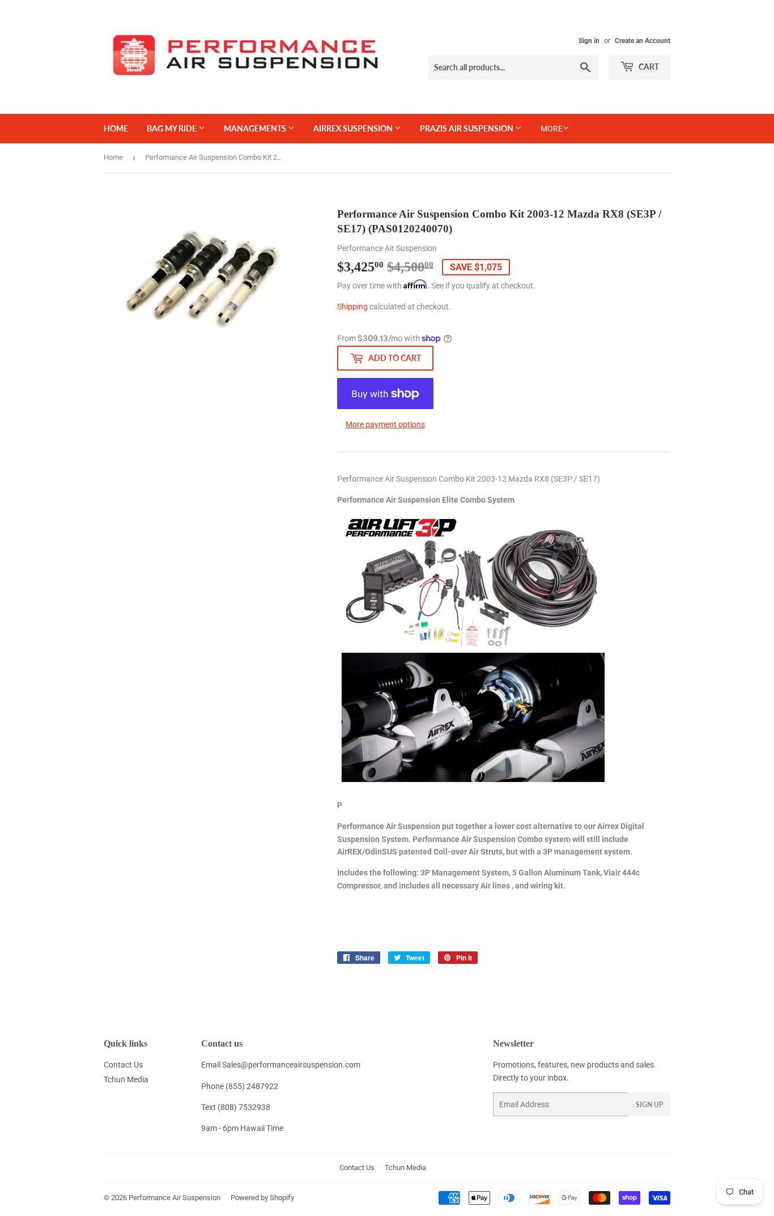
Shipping (352, 306)
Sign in (589, 41)
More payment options (385, 424)
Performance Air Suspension (174, 1197)
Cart (648, 66)
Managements (256, 128)
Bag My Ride (172, 128)
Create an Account (642, 41)
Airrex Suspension (353, 128)
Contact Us (123, 1064)
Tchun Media (126, 1079)
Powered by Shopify (262, 1197)
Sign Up (649, 1104)
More (552, 128)
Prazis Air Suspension (467, 128)
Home (116, 128)
